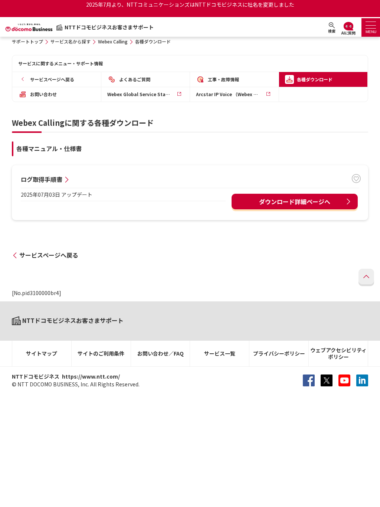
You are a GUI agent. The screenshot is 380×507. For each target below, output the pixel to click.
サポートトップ (27, 41)
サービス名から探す (70, 41)
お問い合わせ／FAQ (160, 353)
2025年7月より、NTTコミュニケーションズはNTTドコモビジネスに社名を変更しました (190, 4)
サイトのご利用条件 (101, 353)
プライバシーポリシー (279, 353)
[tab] (370, 27)
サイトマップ (41, 353)
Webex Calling (113, 41)
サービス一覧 (219, 353)
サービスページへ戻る (48, 255)
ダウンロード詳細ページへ (294, 201)
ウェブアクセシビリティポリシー (338, 353)
